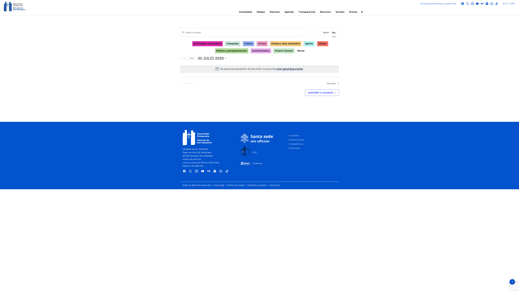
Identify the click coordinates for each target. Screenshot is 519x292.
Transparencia (307, 12)
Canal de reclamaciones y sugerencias (438, 3)
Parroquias (295, 148)
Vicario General (284, 50)
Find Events (311, 32)
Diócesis (275, 12)
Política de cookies (236, 185)
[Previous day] (181, 58)
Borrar (301, 50)
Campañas (233, 43)
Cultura (248, 43)
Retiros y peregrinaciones (232, 50)
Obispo (261, 12)
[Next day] (184, 58)
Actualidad (245, 12)
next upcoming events (290, 69)
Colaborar (294, 135)
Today (191, 58)
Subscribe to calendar (320, 92)
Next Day (331, 83)
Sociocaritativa (261, 50)
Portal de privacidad (257, 185)
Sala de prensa (297, 139)
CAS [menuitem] (512, 3)
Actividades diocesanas (207, 43)
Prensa (353, 12)
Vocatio (340, 12)
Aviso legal (219, 185)
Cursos (262, 43)
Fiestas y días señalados (285, 43)
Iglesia (309, 43)
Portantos (257, 163)
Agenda (289, 12)
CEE (255, 152)
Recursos (325, 12)
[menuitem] (505, 4)
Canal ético (275, 185)
